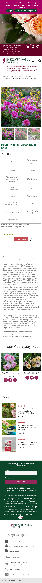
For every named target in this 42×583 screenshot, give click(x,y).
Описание (6, 257)
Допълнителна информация (20, 258)
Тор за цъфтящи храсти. (20, 327)
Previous (1, 133)
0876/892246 (14, 570)
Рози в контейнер (15, 76)
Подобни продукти (22, 347)
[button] (2, 22)
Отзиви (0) (33, 258)
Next (40, 133)
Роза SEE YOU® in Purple (32, 373)
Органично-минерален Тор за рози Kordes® (28, 443)
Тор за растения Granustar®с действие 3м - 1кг (28, 427)
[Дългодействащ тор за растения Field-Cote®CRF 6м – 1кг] (9, 410)
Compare (37, 239)
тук (21, 517)
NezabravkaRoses (14, 580)
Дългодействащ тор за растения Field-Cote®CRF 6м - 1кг (28, 411)
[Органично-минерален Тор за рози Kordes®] (9, 444)
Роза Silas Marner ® (10, 373)
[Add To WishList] (31, 239)
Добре (9, 11)
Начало (5, 76)
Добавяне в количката (22, 239)
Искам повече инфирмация (25, 11)
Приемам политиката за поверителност (20, 478)
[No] (39, 7)
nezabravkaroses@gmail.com (21, 575)
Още (27, 378)
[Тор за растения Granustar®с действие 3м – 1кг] (9, 427)
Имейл (7, 470)
